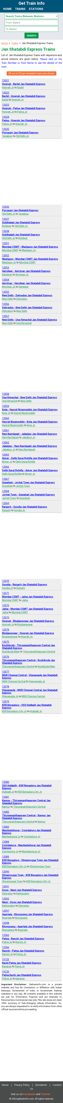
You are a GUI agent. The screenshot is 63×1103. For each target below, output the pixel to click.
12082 (5, 812)
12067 (5, 479)
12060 (5, 418)
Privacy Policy (22, 1085)
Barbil (20, 87)
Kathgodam (22, 893)
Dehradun (21, 298)
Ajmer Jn (7, 461)
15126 (5, 971)
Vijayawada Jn (37, 681)
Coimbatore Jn (32, 836)
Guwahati (7, 486)
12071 (5, 593)
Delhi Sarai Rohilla (25, 461)
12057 (5, 316)
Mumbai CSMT (10, 250)
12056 (5, 304)
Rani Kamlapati (10, 437)
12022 (5, 92)
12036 (5, 206)
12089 (5, 856)
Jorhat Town (23, 486)
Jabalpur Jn (28, 437)
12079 (5, 701)
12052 (5, 255)
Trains (20, 9)
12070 (5, 581)
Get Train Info (32, 3)
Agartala (7, 917)
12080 (5, 782)
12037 (5, 219)
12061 (5, 430)
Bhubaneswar (25, 624)
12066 (5, 466)
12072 (5, 605)
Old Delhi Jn (22, 136)
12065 (5, 454)
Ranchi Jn (20, 942)
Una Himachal (23, 323)
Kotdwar (6, 226)
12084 (5, 841)
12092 (5, 898)
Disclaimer (41, 1085)
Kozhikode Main (11, 651)
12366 (5, 947)
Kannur (6, 806)
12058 (5, 394)
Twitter (46, 1094)
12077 (5, 671)
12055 (5, 292)
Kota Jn (6, 413)
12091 (5, 886)
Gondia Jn (19, 510)
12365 (5, 935)
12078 (5, 686)
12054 (5, 279)
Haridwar (7, 274)
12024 (5, 117)
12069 (5, 503)
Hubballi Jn (36, 711)
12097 (5, 910)
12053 (5, 267)
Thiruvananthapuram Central (39, 651)
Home (7, 9)
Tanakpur (7, 136)
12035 (5, 129)
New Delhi (7, 298)
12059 (5, 406)
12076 (5, 656)
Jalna (25, 600)
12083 (5, 826)
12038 (5, 231)
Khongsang (21, 917)
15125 (5, 959)
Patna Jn (22, 111)
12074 (5, 629)
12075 (5, 641)
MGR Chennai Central (14, 681)
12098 (5, 923)
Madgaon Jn (29, 250)
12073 (5, 617)
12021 (5, 80)
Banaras (6, 966)
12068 (5, 491)
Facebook (29, 1094)
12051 (5, 243)
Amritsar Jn (22, 274)
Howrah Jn (8, 87)
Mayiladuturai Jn (11, 836)
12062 (5, 442)
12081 (5, 797)
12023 (5, 104)
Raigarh (6, 510)
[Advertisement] (31, 171)
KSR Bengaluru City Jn (14, 711)
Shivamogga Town (40, 866)
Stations (36, 9)
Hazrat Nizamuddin (24, 413)
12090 (5, 871)
